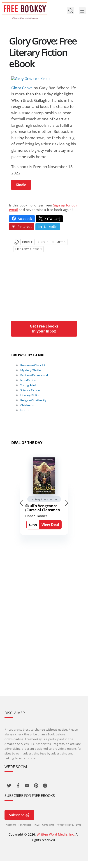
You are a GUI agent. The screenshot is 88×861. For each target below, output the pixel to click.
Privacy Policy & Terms (69, 824)
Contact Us (48, 824)
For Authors (25, 824)
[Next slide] (66, 502)
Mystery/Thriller (31, 370)
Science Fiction (30, 390)
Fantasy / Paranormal (44, 499)
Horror (25, 410)
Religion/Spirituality (33, 400)
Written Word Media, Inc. (56, 834)
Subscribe (17, 815)
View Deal (50, 524)
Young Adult (28, 385)
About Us (11, 824)
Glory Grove (22, 87)
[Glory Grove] (44, 78)
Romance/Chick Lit (32, 365)
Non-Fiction (28, 380)
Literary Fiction (28, 249)
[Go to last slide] (21, 502)
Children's (27, 405)
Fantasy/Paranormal (34, 375)
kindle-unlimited (52, 242)
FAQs (36, 824)
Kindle (21, 184)
